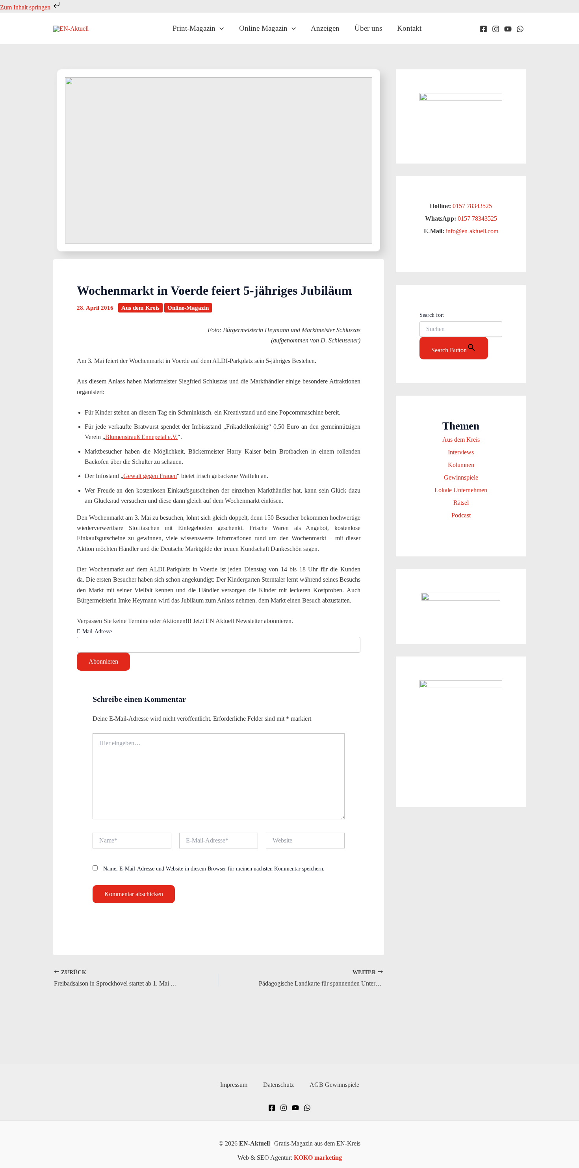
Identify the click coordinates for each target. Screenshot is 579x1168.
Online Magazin (263, 28)
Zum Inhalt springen (26, 7)
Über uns (368, 28)
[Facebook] (483, 29)
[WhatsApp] (520, 29)
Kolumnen (461, 464)
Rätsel (461, 502)
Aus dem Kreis (140, 308)
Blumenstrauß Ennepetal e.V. (141, 436)
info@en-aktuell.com (471, 231)
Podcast (461, 515)
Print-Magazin (194, 28)
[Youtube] (508, 29)
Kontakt (409, 28)
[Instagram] (495, 29)
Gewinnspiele (461, 477)
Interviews (461, 452)
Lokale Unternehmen (460, 490)
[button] (219, 28)
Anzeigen (325, 28)
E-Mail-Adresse (94, 631)
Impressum (233, 1084)
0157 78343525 (472, 206)
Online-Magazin (188, 308)
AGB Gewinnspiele (334, 1084)
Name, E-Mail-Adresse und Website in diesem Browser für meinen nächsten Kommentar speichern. (214, 869)
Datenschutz (278, 1084)
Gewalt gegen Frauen (150, 475)
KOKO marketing (318, 1157)
